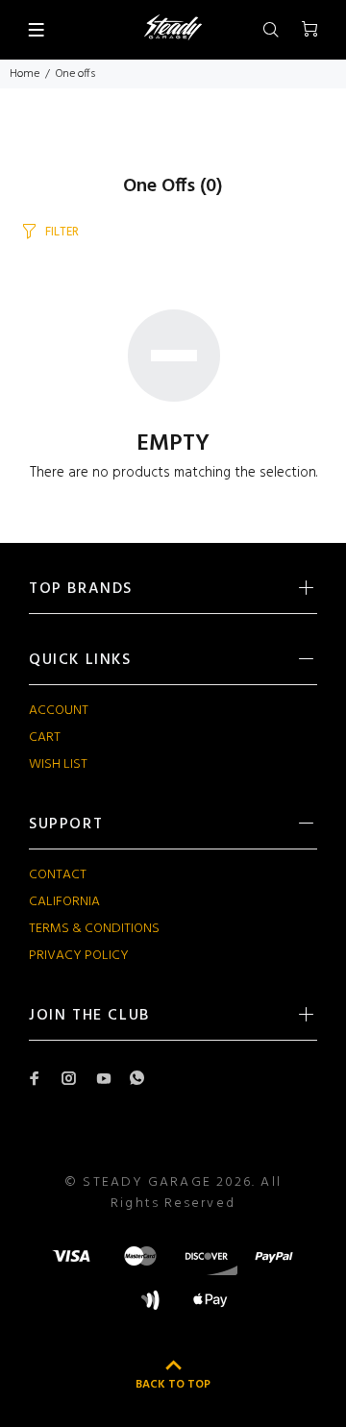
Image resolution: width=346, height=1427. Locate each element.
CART (45, 737)
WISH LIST (58, 764)
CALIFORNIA (64, 902)
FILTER (62, 232)
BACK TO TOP (173, 1384)
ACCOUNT (58, 711)
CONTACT (57, 875)
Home (24, 74)
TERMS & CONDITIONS (94, 929)
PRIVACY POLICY (79, 956)
